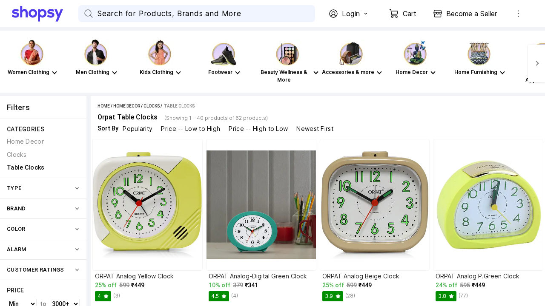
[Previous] (8, 63)
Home (104, 106)
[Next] (536, 63)
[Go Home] (45, 13)
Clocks (151, 106)
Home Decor (126, 106)
